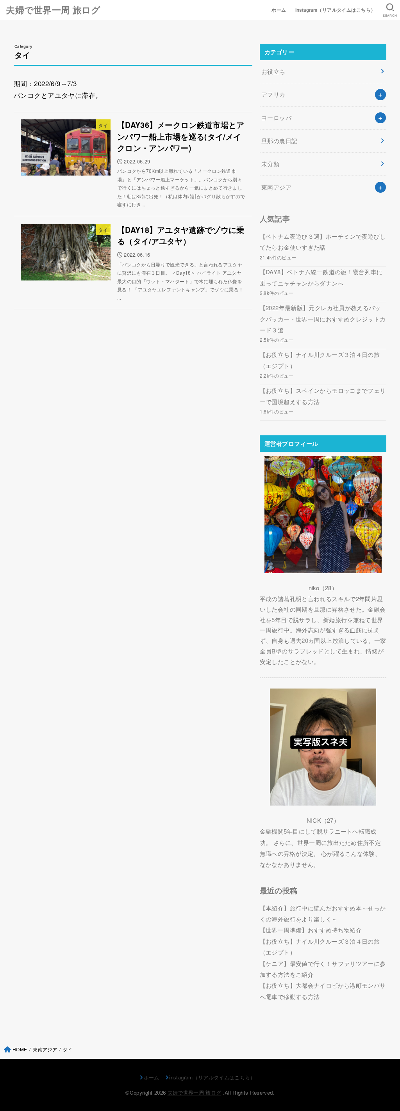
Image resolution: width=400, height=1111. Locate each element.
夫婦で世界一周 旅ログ (53, 10)
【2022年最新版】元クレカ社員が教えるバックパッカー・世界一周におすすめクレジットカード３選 (323, 318)
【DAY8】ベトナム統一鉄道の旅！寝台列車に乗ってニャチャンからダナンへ (321, 277)
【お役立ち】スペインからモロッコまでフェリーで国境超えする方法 (323, 395)
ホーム (278, 10)
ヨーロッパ (276, 118)
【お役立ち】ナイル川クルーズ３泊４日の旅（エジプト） (320, 359)
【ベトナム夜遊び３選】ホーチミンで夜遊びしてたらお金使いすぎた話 (323, 241)
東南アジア (276, 187)
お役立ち (273, 71)
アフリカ (273, 94)
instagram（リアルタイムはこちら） (335, 10)
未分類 (270, 164)
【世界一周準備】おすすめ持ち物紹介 (311, 930)
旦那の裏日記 (279, 141)
